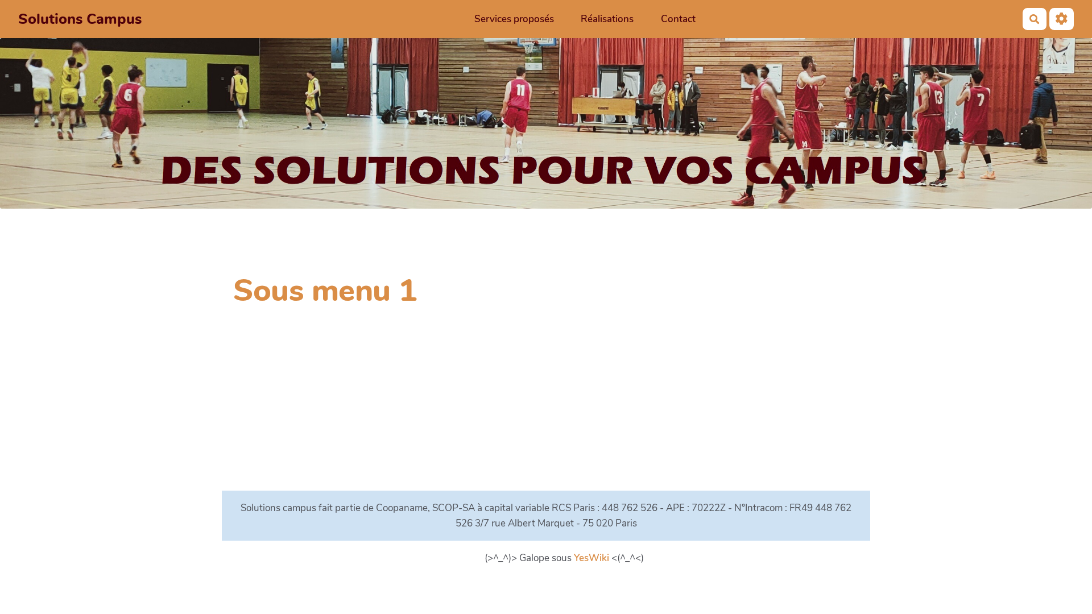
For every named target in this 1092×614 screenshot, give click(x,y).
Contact (678, 19)
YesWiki (591, 558)
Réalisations (607, 19)
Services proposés (514, 19)
